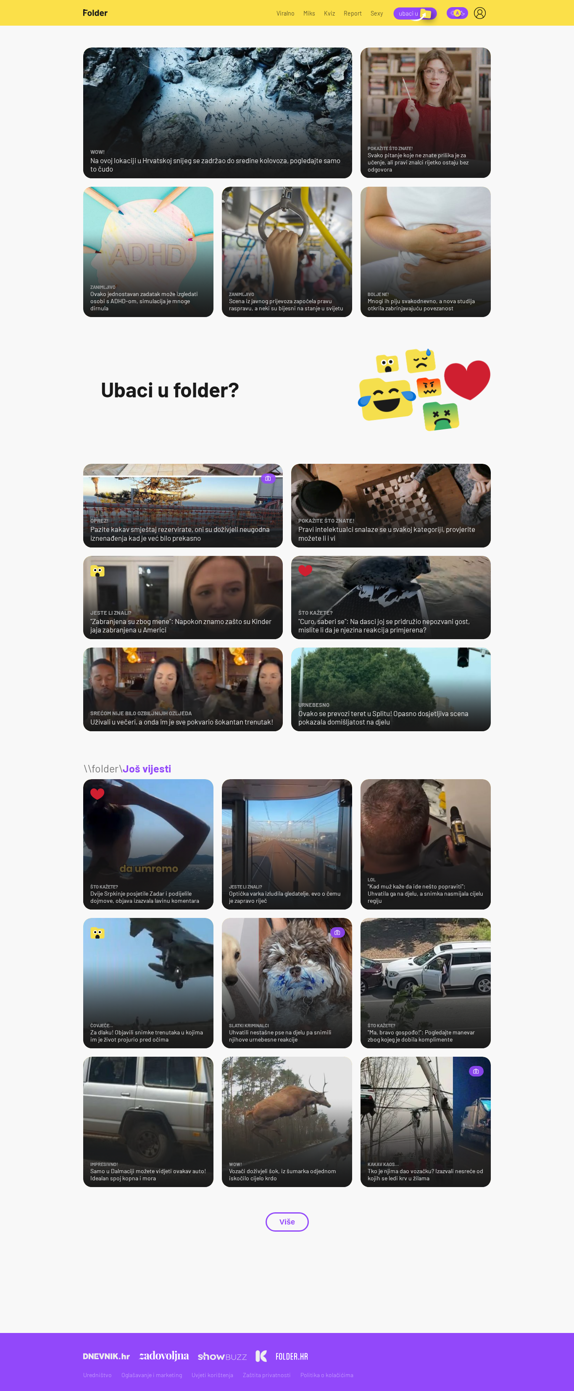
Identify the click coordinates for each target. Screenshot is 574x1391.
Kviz (329, 13)
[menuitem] (481, 13)
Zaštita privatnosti (267, 1374)
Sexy (377, 13)
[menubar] (481, 13)
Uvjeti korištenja (212, 1374)
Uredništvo (97, 1374)
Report (353, 13)
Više (287, 1222)
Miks (309, 13)
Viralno (285, 13)
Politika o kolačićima (326, 1374)
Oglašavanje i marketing (151, 1374)
